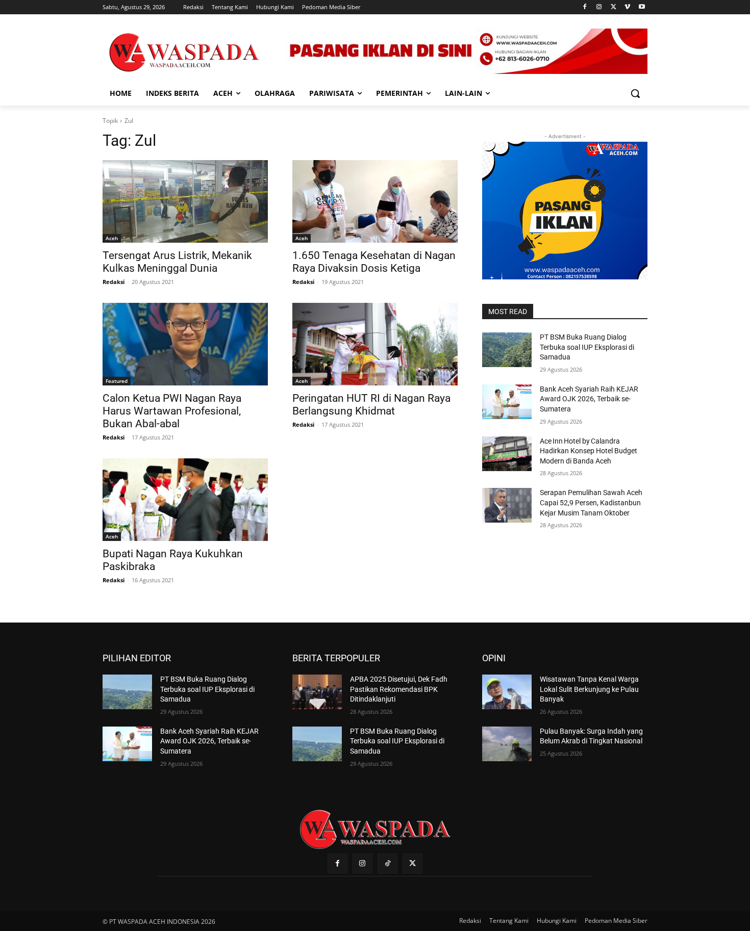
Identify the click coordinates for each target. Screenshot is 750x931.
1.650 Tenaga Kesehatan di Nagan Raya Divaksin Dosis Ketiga (374, 261)
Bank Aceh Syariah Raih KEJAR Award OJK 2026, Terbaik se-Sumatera (589, 399)
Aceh (112, 238)
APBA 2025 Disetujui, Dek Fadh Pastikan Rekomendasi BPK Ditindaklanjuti (398, 689)
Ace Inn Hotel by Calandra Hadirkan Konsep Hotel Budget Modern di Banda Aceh (588, 451)
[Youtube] (641, 7)
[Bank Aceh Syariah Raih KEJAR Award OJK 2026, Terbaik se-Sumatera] (507, 401)
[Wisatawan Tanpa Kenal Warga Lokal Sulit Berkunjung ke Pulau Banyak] (507, 692)
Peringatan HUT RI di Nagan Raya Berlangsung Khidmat (371, 404)
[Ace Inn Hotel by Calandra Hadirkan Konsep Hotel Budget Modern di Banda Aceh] (507, 453)
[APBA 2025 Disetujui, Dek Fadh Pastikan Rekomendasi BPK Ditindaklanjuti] (317, 692)
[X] (613, 7)
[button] (635, 93)
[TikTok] (387, 863)
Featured (117, 380)
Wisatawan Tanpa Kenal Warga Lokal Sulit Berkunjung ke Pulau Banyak (589, 689)
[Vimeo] (627, 7)
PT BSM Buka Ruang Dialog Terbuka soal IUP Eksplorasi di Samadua (587, 347)
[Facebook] (585, 7)
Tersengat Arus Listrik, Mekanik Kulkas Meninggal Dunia (177, 261)
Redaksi (113, 282)
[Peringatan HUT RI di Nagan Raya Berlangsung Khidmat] (375, 344)
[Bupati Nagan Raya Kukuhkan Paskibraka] (185, 499)
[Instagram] (599, 7)
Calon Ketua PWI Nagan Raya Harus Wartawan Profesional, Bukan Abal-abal (172, 411)
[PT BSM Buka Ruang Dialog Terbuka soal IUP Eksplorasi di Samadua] (507, 349)
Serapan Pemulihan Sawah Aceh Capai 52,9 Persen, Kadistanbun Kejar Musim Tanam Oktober (591, 502)
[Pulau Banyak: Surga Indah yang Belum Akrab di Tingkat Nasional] (507, 744)
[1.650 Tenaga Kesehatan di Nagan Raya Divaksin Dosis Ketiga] (375, 201)
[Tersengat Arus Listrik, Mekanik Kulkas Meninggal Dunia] (185, 201)
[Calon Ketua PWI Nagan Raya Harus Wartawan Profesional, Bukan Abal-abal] (185, 344)
